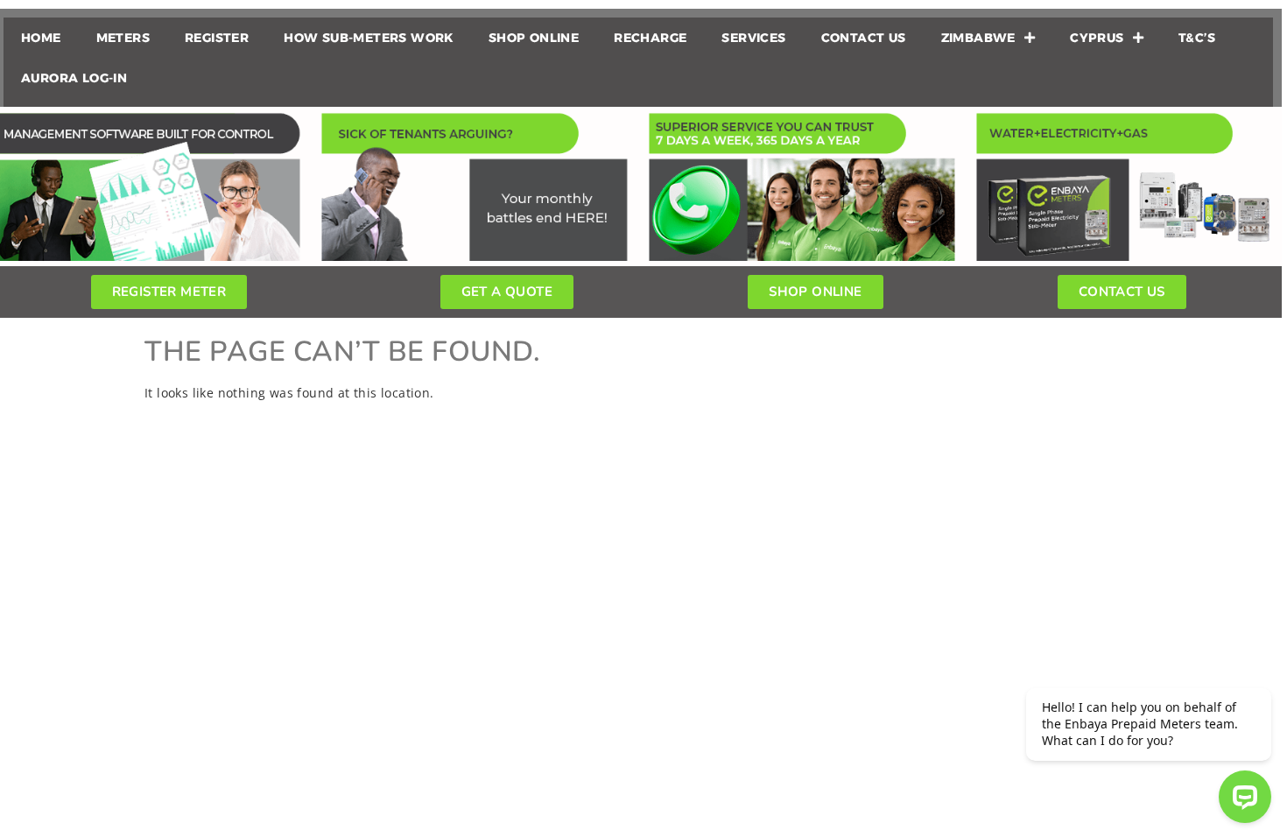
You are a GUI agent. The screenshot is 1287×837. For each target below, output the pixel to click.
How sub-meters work (369, 38)
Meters (123, 38)
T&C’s (1196, 38)
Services (753, 38)
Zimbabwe (978, 38)
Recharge (650, 38)
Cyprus (1096, 38)
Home (41, 38)
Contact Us (863, 38)
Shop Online (534, 38)
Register (217, 38)
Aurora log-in (74, 78)
